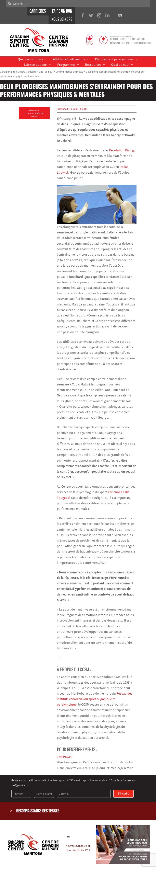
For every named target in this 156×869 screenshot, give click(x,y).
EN (120, 15)
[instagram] (99, 15)
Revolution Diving (121, 150)
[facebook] (83, 15)
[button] (78, 811)
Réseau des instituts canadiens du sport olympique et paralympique (94, 698)
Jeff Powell (65, 757)
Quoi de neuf (46, 71)
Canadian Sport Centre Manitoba (18, 71)
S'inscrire (123, 793)
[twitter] (91, 15)
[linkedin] (107, 15)
